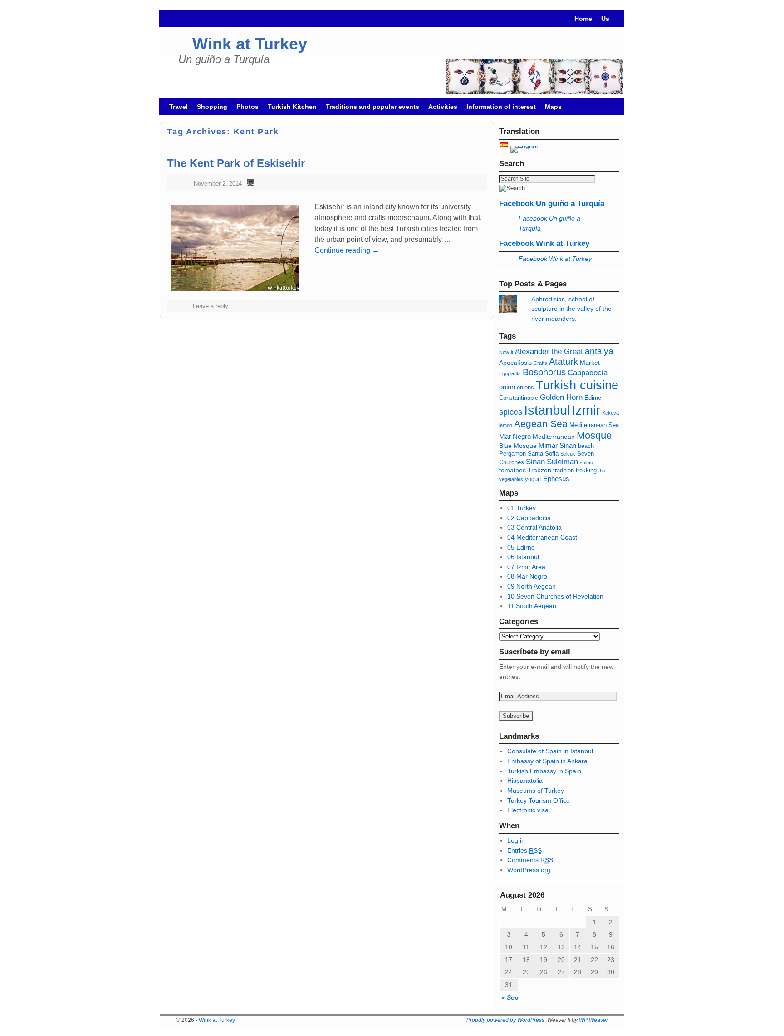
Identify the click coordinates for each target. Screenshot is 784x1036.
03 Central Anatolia (534, 527)
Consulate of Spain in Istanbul (550, 751)
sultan (586, 462)
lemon (505, 425)
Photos (247, 106)
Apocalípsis (515, 362)
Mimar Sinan (557, 445)
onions (525, 387)
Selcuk (567, 454)
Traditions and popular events (372, 106)
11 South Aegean (531, 605)
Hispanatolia (525, 780)
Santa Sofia (543, 454)
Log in (516, 840)
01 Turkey (521, 507)
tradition (563, 470)
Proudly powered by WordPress (505, 1020)
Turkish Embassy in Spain (544, 771)
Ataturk (563, 362)
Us (605, 18)
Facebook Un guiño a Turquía (551, 203)
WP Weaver (593, 1020)
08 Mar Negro (527, 576)
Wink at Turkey (249, 43)
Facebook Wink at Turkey (544, 243)
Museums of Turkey (535, 790)
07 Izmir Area (526, 566)
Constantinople (518, 398)
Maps (553, 106)
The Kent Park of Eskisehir (236, 163)
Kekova (610, 413)
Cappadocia (588, 372)
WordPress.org (528, 870)
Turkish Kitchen (292, 106)
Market (590, 362)
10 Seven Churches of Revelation (555, 596)
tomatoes (512, 470)
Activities (442, 106)
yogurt (533, 479)
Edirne (592, 398)
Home (583, 18)
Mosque (594, 435)
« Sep (510, 997)
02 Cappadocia (529, 517)
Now (504, 352)
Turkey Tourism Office (538, 800)
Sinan (535, 461)
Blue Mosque (518, 445)
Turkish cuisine (577, 385)
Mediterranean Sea (594, 425)
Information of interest (501, 106)
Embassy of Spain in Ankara (547, 761)
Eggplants (510, 373)
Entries (524, 850)
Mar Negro (515, 436)
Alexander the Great (549, 351)
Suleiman (562, 461)
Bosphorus (544, 372)
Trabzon (540, 470)
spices (510, 412)
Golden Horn (561, 397)
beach (586, 446)
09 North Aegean (531, 586)
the (601, 470)
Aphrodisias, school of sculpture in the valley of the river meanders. (571, 308)
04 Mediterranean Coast (542, 537)
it (512, 352)
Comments (530, 860)
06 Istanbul (523, 556)
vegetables (511, 479)
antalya (599, 351)
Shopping (212, 106)
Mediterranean (554, 436)
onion (507, 387)
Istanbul (547, 410)
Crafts (540, 363)
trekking (586, 470)
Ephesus (556, 478)
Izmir (586, 410)
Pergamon (512, 454)
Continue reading (346, 250)
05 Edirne (521, 547)
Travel (178, 106)
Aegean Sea (541, 423)
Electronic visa (528, 810)
